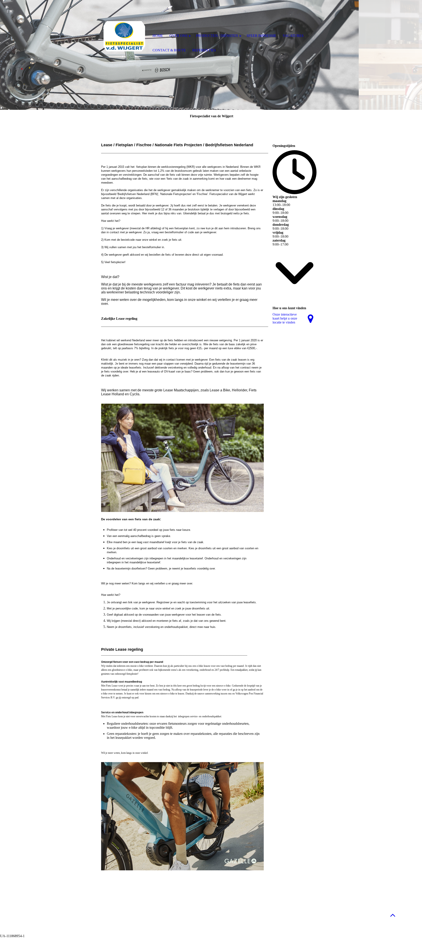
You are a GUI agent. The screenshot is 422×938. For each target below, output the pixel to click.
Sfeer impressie (261, 36)
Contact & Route (169, 50)
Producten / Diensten (217, 36)
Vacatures (293, 36)
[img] (124, 36)
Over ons (178, 36)
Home (158, 36)
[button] (393, 915)
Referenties (204, 50)
